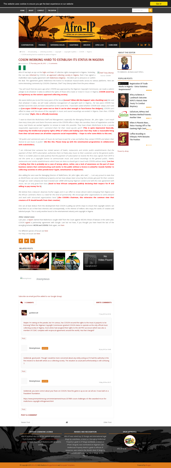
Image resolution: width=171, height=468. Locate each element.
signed (27, 222)
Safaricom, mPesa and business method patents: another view (140, 114)
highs (45, 72)
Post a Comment (29, 415)
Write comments (104, 302)
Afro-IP (34, 465)
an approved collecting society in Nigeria (63, 75)
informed (33, 75)
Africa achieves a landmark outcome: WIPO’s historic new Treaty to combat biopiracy (138, 100)
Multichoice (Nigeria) (57, 78)
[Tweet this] (26, 241)
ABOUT (31, 10)
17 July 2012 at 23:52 (105, 314)
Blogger (148, 465)
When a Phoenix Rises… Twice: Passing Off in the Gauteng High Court (140, 125)
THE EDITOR (52, 10)
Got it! (158, 3)
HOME (22, 10)
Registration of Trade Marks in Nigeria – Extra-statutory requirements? (133, 86)
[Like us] (138, 44)
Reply (23, 338)
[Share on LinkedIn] (32, 241)
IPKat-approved (133, 449)
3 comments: (53, 63)
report (30, 220)
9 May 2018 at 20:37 (105, 382)
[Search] (150, 10)
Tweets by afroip (123, 151)
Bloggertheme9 (52, 465)
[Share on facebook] (21, 241)
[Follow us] (145, 44)
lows (52, 72)
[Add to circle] (141, 44)
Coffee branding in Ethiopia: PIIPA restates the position (140, 136)
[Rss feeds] (149, 44)
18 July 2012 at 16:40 (105, 349)
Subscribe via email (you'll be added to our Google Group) (40, 296)
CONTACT (40, 10)
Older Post (108, 422)
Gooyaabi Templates (67, 465)
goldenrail (33, 313)
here (62, 225)
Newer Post (25, 422)
